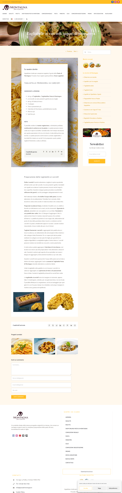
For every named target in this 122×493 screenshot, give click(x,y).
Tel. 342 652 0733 (6, 2)
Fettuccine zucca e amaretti (21, 343)
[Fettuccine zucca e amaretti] (21, 346)
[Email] (61, 154)
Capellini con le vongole (91, 81)
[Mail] (23, 436)
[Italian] (11, 19)
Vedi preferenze (113, 488)
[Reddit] (49, 152)
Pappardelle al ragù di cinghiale (44, 343)
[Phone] (27, 436)
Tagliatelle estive (89, 86)
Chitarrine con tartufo (90, 77)
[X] (46, 152)
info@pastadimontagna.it (16, 2)
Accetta (86, 488)
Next (75, 51)
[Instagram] (17, 436)
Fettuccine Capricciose (90, 114)
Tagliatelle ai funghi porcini (67, 343)
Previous (69, 51)
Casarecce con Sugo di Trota (92, 110)
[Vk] (61, 152)
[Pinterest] (58, 152)
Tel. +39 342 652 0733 (22, 484)
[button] (26, 19)
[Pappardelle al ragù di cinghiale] (44, 346)
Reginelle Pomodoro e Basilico (93, 118)
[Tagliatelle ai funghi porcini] (67, 346)
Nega (99, 488)
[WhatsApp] (55, 152)
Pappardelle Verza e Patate (92, 98)
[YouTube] (20, 436)
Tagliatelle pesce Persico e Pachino (94, 122)
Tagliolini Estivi (88, 90)
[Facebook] (43, 152)
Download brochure (87, 471)
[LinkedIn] (52, 152)
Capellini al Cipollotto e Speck (92, 94)
